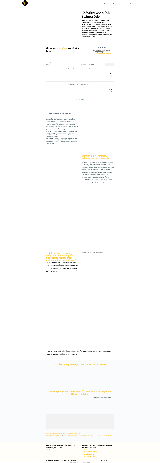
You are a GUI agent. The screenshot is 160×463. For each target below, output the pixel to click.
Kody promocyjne (115, 3)
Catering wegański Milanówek (105, 435)
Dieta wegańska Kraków (89, 453)
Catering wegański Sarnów (52, 435)
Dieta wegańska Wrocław (89, 450)
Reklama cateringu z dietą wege (130, 3)
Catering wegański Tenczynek (70, 435)
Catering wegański (105, 3)
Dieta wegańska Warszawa (90, 451)
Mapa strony (103, 460)
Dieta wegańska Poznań (89, 456)
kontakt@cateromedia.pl (101, 53)
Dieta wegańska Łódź (88, 454)
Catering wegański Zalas (87, 435)
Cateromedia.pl (56, 460)
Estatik (82, 99)
